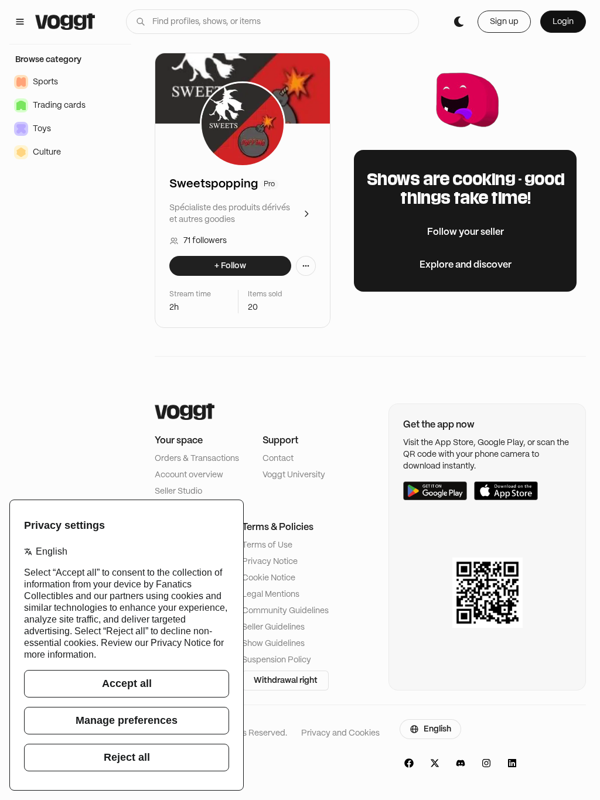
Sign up (504, 22)
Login (563, 22)
